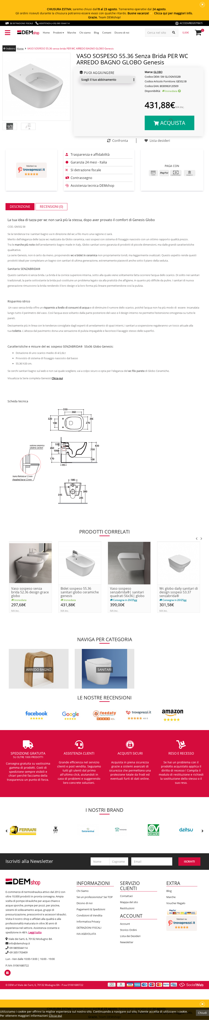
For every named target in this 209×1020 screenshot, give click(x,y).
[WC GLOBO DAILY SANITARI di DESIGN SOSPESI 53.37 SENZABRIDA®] (178, 563)
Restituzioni (127, 908)
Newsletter (126, 942)
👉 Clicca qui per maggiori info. (171, 13)
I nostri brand (104, 809)
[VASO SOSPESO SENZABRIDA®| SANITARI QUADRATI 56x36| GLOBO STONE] (129, 563)
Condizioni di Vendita (89, 915)
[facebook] (7, 973)
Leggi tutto (35, 932)
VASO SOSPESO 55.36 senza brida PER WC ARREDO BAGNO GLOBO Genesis (70, 48)
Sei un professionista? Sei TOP (95, 897)
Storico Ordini (128, 930)
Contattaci (126, 896)
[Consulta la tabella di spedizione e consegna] (179, 91)
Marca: (149, 71)
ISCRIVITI (189, 861)
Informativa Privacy (88, 921)
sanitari (104, 669)
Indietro (10, 48)
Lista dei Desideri (130, 936)
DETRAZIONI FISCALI (89, 927)
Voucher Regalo (175, 903)
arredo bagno (38, 669)
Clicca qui (55, 1016)
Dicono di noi (84, 903)
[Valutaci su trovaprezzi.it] (31, 170)
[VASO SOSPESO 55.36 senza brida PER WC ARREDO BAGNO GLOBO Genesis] (36, 86)
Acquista (172, 122)
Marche (171, 897)
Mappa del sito (129, 902)
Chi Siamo (83, 891)
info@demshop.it (19, 943)
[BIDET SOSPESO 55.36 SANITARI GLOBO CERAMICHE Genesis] (80, 563)
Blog (169, 891)
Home (20, 48)
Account (125, 924)
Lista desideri (159, 140)
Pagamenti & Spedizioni (91, 909)
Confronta (119, 140)
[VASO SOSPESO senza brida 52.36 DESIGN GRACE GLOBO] (30, 563)
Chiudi (202, 1013)
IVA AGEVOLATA (86, 934)
